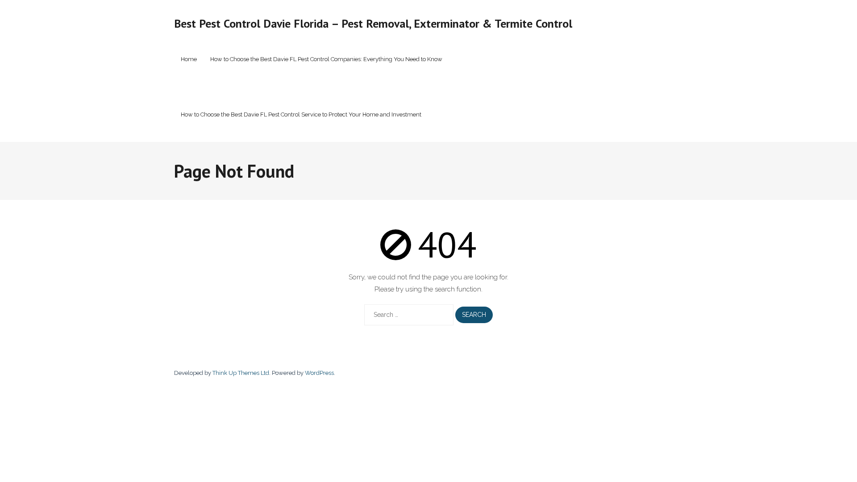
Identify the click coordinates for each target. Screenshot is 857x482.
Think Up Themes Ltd (240, 373)
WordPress (319, 373)
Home (189, 59)
